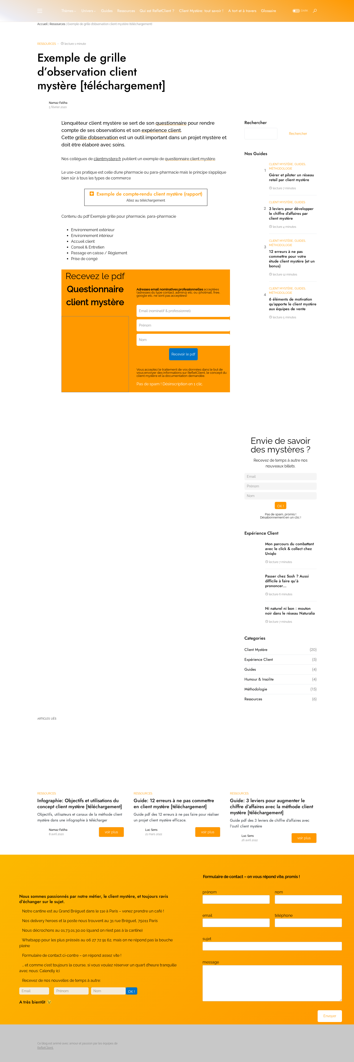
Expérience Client (258, 659)
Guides (300, 164)
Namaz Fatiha (58, 103)
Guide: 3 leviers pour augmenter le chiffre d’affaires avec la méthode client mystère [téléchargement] (271, 807)
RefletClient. (45, 1047)
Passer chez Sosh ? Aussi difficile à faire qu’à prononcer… (287, 581)
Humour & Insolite (259, 679)
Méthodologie (280, 168)
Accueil (42, 24)
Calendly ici (49, 971)
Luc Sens (151, 830)
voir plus (111, 832)
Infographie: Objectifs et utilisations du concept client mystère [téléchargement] (79, 804)
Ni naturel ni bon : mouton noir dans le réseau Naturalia (290, 611)
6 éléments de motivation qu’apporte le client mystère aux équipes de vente (292, 304)
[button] (39, 11)
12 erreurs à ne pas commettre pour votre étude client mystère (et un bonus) (292, 259)
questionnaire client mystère (190, 159)
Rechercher (255, 122)
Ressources (57, 24)
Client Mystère (281, 164)
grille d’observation (96, 137)
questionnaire (171, 123)
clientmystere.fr (107, 159)
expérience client (161, 130)
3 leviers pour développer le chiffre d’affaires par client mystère (291, 213)
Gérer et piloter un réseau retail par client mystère (291, 177)
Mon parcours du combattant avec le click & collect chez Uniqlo (289, 549)
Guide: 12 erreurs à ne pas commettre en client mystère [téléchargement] (174, 804)
